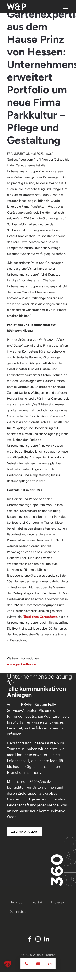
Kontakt (38, 902)
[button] (7, 964)
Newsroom (17, 902)
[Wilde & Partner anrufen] (26, 963)
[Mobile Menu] (65, 6)
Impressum (58, 902)
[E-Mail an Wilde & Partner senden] (38, 963)
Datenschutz (18, 912)
